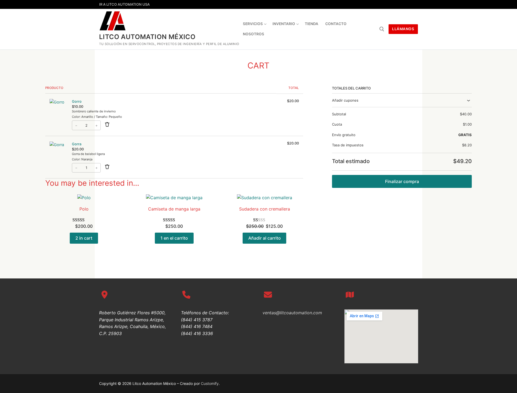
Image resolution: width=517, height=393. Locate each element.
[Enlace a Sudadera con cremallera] (264, 197)
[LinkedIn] (384, 4)
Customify (210, 383)
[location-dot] (104, 294)
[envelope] (268, 294)
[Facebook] (394, 4)
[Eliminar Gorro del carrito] (107, 125)
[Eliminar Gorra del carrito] (107, 168)
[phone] (186, 294)
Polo (84, 209)
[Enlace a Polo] (84, 197)
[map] (349, 294)
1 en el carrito (174, 238)
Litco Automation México (147, 37)
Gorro (77, 101)
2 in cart (83, 238)
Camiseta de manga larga (174, 209)
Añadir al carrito (264, 238)
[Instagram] (404, 4)
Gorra (76, 144)
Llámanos (403, 29)
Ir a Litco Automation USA (124, 4)
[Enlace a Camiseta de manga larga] (174, 197)
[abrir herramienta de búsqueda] (381, 29)
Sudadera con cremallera (264, 209)
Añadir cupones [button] (345, 100)
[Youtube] (414, 4)
